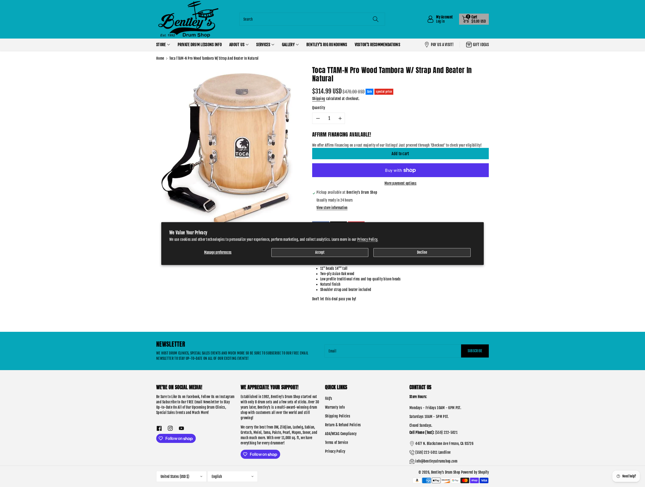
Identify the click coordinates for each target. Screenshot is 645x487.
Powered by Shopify (475, 472)
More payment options (400, 183)
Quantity (318, 108)
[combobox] (312, 19)
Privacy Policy (335, 451)
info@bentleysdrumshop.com (436, 461)
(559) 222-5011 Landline (432, 452)
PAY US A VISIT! (442, 44)
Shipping (318, 98)
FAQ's (328, 398)
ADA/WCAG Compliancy (341, 434)
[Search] (375, 19)
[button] (474, 19)
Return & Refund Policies (343, 425)
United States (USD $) (174, 476)
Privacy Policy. (367, 239)
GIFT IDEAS (481, 44)
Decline (422, 252)
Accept (320, 252)
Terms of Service (336, 442)
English (217, 476)
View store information (331, 208)
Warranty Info (335, 407)
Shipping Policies (337, 416)
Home (160, 58)
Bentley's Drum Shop (445, 472)
